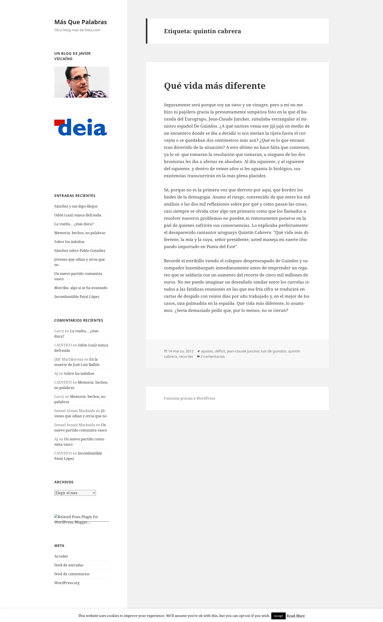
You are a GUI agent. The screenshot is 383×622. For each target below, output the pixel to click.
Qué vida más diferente (215, 85)
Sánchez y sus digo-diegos (76, 206)
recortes (186, 356)
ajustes (207, 351)
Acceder (61, 556)
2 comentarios (213, 356)
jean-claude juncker (243, 351)
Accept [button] (278, 616)
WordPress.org (67, 582)
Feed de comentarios (71, 573)
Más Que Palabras (80, 22)
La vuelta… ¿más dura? (74, 224)
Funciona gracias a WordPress (189, 398)
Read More (296, 615)
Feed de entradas (68, 565)
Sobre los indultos (69, 241)
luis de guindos (273, 351)
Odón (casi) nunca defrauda (77, 215)
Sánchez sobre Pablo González (79, 250)
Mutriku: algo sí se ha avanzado (80, 287)
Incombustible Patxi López (76, 296)
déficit (220, 351)
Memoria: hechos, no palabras (79, 232)
